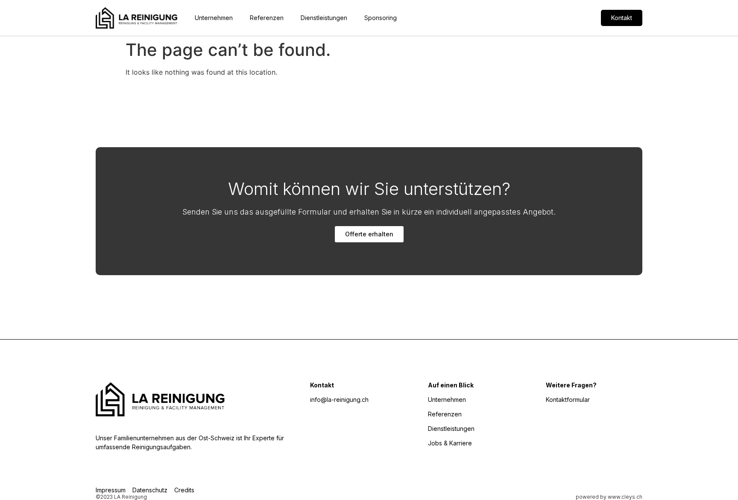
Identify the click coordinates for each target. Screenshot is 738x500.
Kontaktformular (568, 399)
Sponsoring (380, 17)
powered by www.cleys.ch (609, 497)
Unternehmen (214, 17)
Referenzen (267, 17)
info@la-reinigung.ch (339, 399)
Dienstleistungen (324, 17)
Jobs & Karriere (450, 443)
